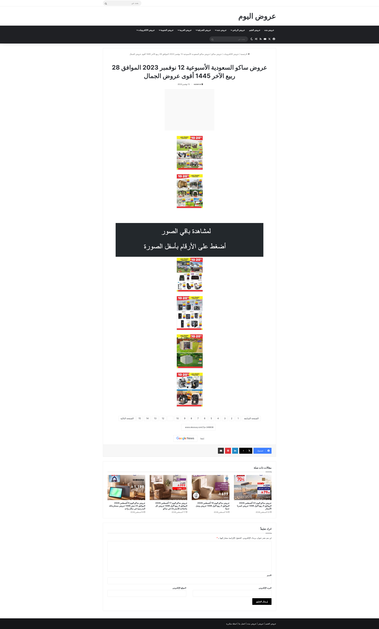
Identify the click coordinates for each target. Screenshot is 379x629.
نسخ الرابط (172, 427)
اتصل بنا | (241, 623)
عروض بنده (269, 30)
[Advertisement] (189, 109)
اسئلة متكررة (231, 623)
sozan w (197, 84)
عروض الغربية (185, 30)
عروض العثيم (254, 30)
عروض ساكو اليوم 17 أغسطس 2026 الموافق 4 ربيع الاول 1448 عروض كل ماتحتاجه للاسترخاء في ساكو (171, 506)
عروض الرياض (238, 30)
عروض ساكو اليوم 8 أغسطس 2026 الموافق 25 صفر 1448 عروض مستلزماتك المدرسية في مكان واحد (127, 506)
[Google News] (185, 438)
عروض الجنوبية (167, 30)
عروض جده (222, 30)
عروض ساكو (217, 54)
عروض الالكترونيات (146, 30)
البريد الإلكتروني (265, 588)
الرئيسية (244, 54)
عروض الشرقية (204, 30)
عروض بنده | (251, 623)
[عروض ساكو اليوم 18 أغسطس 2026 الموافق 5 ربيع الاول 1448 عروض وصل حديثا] (210, 487)
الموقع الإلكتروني (179, 588)
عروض (261, 623)
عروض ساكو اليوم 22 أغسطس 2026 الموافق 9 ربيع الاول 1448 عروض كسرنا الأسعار (254, 506)
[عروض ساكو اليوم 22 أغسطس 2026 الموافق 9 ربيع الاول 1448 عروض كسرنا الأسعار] (253, 487)
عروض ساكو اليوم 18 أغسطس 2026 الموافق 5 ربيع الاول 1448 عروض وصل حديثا (212, 506)
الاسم (269, 575)
